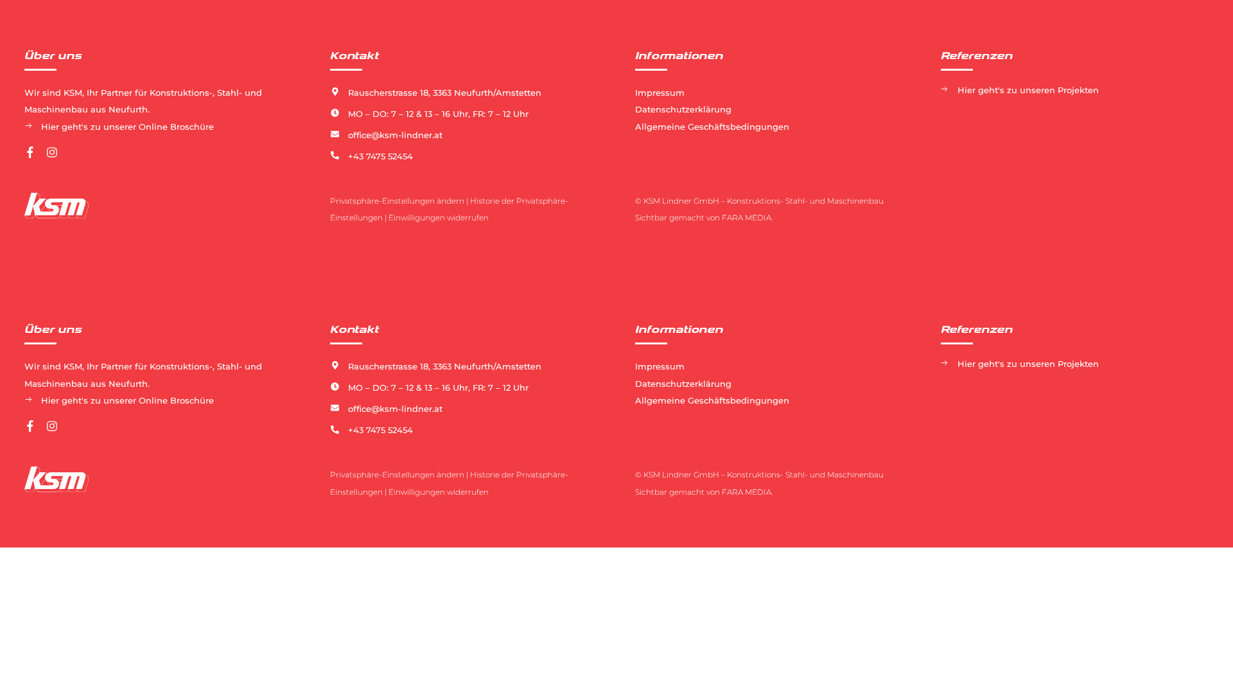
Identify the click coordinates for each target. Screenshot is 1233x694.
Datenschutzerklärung (683, 109)
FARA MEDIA (746, 217)
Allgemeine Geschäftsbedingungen (712, 126)
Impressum (660, 92)
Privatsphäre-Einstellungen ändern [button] (397, 201)
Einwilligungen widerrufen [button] (439, 217)
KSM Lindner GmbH (681, 201)
